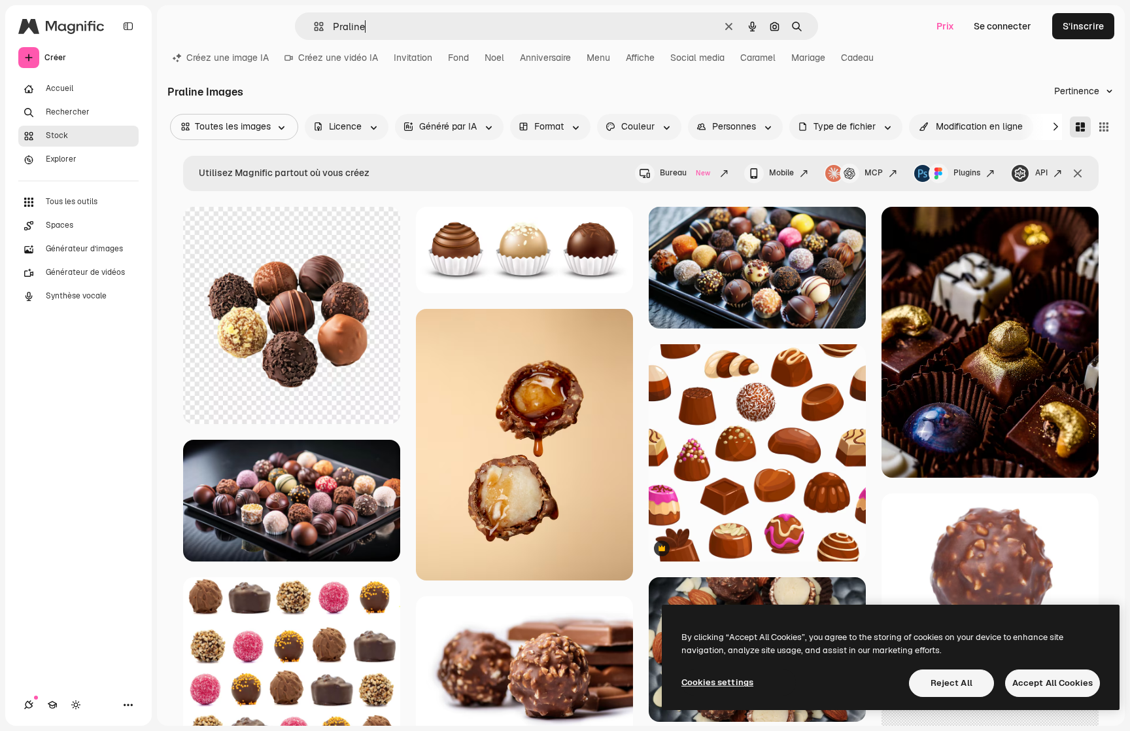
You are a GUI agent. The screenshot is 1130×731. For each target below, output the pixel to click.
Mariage (808, 57)
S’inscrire (1083, 26)
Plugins (966, 173)
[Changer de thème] (75, 704)
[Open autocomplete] (314, 26)
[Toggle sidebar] (128, 26)
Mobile (781, 173)
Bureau (685, 173)
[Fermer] (1077, 173)
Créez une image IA (227, 57)
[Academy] (52, 704)
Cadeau (857, 57)
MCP (874, 173)
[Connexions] (28, 704)
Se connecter (1002, 26)
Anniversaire (545, 57)
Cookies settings (717, 682)
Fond (458, 57)
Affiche (640, 57)
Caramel (758, 57)
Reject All (951, 682)
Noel (494, 57)
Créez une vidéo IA (338, 57)
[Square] (1103, 126)
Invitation (413, 57)
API (1041, 173)
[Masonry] (1080, 126)
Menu (598, 57)
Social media (697, 57)
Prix (945, 26)
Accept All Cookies (1052, 682)
